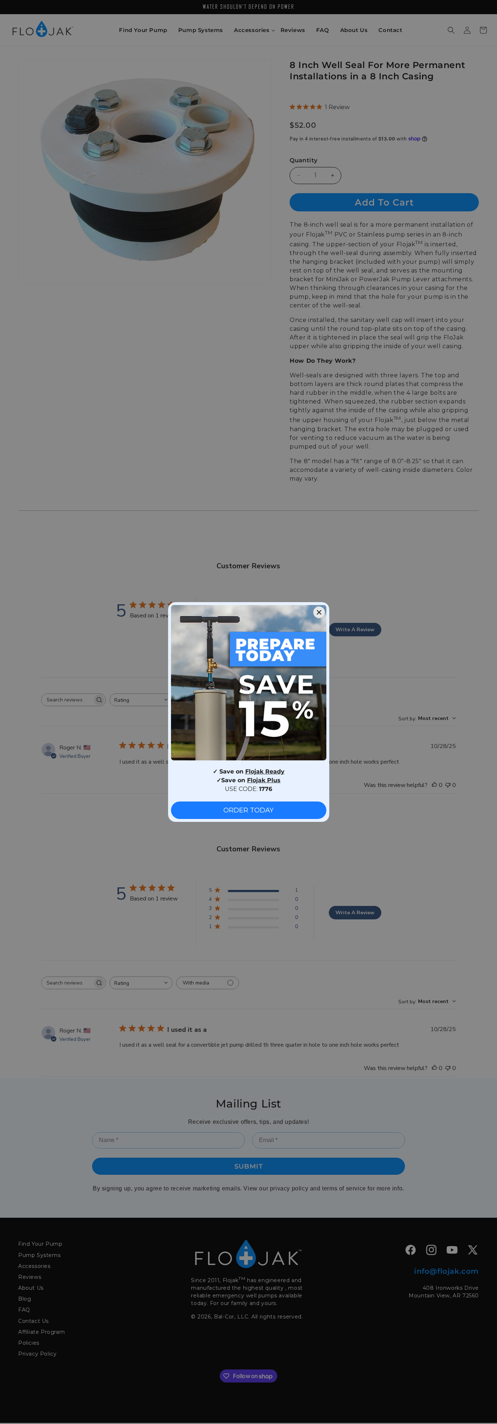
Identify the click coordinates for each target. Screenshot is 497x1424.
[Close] (319, 612)
